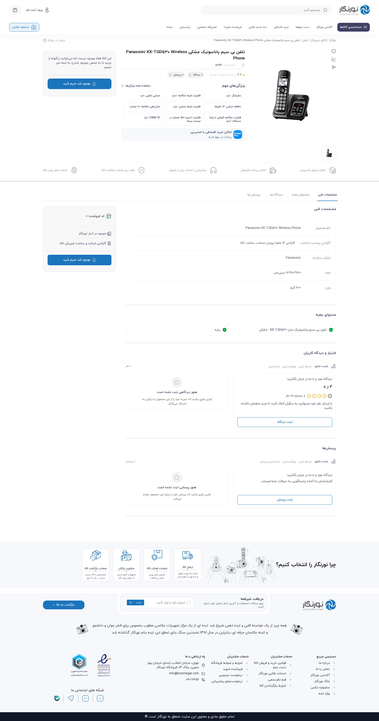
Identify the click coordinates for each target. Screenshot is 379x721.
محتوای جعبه (300, 195)
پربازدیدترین (289, 366)
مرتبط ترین (305, 366)
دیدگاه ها (276, 195)
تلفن (305, 40)
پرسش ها (253, 195)
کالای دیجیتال (318, 40)
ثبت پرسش (285, 500)
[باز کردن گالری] (290, 95)
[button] (334, 51)
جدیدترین (274, 366)
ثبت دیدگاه (284, 422)
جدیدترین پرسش (270, 461)
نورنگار (332, 40)
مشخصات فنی (327, 195)
